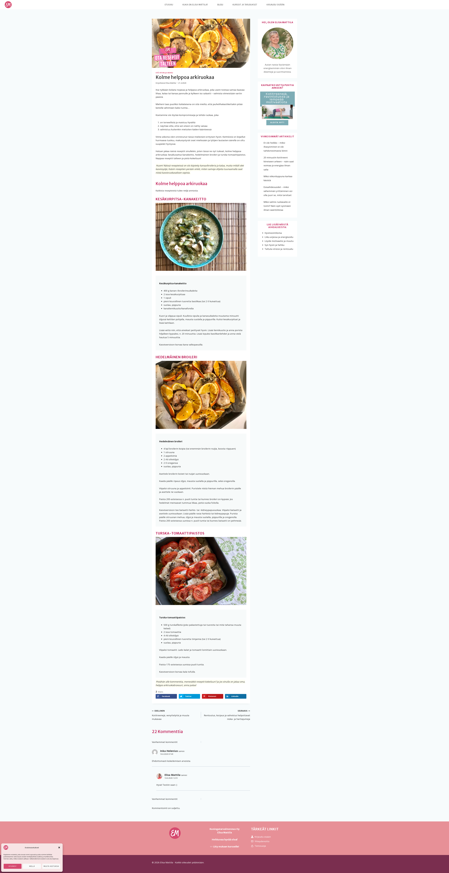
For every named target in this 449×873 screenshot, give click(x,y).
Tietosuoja (260, 845)
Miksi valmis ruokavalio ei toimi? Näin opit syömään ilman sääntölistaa (277, 205)
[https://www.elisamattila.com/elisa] (277, 43)
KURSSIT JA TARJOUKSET (244, 4)
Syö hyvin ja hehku (164, 73)
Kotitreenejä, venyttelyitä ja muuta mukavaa (170, 715)
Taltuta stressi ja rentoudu (279, 248)
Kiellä (32, 866)
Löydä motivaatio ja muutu (279, 241)
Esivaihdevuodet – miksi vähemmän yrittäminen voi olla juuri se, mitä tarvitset (278, 191)
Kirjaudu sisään (263, 836)
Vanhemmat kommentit (164, 742)
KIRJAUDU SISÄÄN (275, 4)
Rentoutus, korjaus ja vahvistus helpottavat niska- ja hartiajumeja (227, 715)
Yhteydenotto (262, 841)
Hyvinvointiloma (273, 232)
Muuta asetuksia (51, 866)
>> (224, 846)
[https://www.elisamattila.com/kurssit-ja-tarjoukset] (277, 109)
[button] (59, 847)
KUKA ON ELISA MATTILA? (195, 4)
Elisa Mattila (172, 775)
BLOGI (220, 4)
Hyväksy (12, 866)
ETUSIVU (169, 4)
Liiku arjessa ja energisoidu (279, 237)
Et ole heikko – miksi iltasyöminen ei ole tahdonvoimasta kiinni (275, 146)
